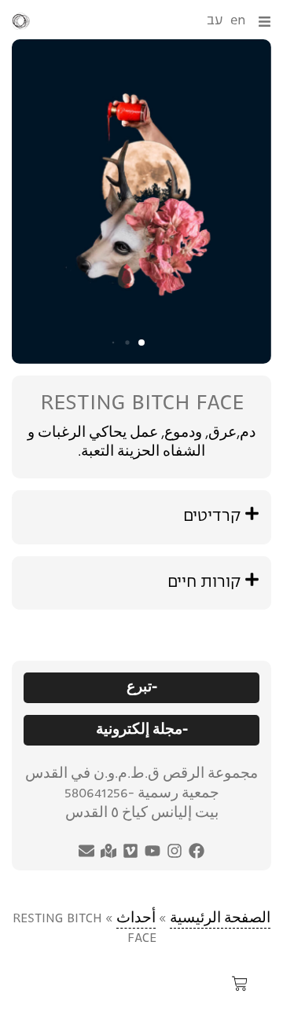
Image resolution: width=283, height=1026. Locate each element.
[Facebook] (196, 851)
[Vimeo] (130, 851)
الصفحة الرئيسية (220, 919)
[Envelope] (86, 851)
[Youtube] (152, 851)
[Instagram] (174, 851)
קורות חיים (204, 583)
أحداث (136, 919)
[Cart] (239, 987)
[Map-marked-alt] (108, 851)
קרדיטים (212, 517)
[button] (141, 342)
